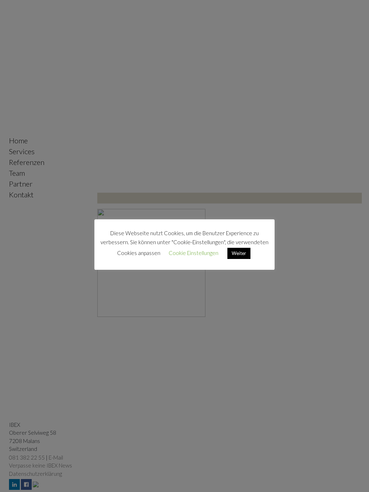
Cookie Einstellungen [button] (193, 253)
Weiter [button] (239, 253)
